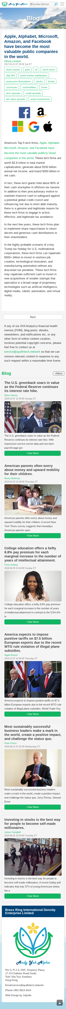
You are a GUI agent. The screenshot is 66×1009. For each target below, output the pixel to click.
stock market (13, 69)
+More (58, 373)
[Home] (15, 4)
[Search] (55, 4)
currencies (11, 87)
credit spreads (33, 93)
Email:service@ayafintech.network (24, 985)
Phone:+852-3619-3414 (18, 990)
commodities (29, 87)
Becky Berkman (12, 478)
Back (33, 317)
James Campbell (12, 832)
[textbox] (44, 4)
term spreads (13, 93)
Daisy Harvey (11, 395)
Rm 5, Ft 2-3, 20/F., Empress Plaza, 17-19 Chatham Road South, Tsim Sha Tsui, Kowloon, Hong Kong (25, 974)
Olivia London (12, 61)
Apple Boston (11, 655)
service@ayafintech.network (22, 351)
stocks (39, 81)
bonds (51, 81)
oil (36, 69)
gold (27, 69)
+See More (32, 453)
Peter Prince (10, 743)
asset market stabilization (33, 75)
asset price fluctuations (18, 81)
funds (44, 87)
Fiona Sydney (11, 565)
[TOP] (60, 1003)
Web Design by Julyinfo (18, 995)
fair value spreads (15, 99)
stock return (48, 69)
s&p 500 (10, 75)
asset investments (40, 99)
